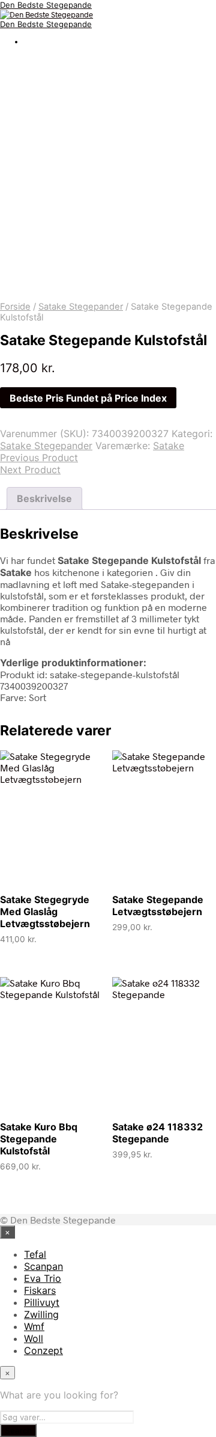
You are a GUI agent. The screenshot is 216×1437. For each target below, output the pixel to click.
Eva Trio (42, 1278)
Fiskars (40, 1290)
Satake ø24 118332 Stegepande (157, 1133)
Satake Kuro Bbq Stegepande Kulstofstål (38, 1139)
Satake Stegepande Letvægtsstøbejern (157, 905)
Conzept (43, 1350)
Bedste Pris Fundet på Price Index (88, 398)
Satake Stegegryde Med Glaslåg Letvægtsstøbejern (45, 911)
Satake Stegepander (80, 306)
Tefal (35, 1254)
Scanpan (43, 1266)
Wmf (34, 1326)
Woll (33, 1338)
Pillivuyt (41, 1302)
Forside (15, 306)
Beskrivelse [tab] (44, 498)
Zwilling (41, 1314)
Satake (168, 446)
